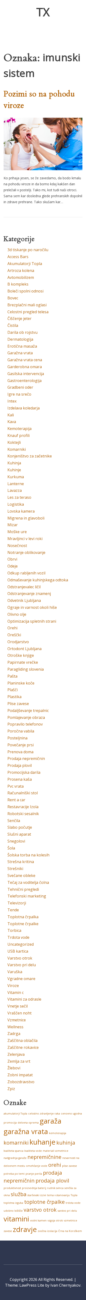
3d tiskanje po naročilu (27, 249)
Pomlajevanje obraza (26, 717)
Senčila (13, 820)
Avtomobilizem (20, 277)
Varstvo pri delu (21, 964)
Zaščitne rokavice (23, 1047)
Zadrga (13, 1033)
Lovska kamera (21, 511)
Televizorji (16, 903)
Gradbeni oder (20, 387)
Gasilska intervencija (25, 373)
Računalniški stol (22, 793)
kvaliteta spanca (13, 1150)
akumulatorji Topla (15, 1113)
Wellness (15, 1026)
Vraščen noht (19, 1013)
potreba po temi (14, 1173)
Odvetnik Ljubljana (24, 600)
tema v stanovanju (58, 1195)
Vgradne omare (21, 978)
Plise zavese (18, 703)
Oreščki (14, 634)
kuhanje (42, 1142)
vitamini (16, 1219)
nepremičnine (44, 1156)
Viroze (13, 985)
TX (43, 12)
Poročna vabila (20, 731)
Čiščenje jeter (19, 318)
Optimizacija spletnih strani (31, 621)
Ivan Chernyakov (65, 1285)
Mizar (12, 524)
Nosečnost (17, 545)
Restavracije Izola (22, 806)
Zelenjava (16, 1054)
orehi (54, 1164)
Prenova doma (20, 751)
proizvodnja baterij (34, 1188)
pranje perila (34, 1173)
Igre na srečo (19, 394)
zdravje (25, 1229)
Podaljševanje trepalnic (28, 710)
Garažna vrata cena (24, 359)
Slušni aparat (19, 834)
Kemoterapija (19, 428)
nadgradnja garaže (15, 1158)
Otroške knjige (20, 655)
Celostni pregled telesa (27, 311)
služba (19, 1194)
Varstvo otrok (19, 958)
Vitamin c (15, 992)
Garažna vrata (20, 353)
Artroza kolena (20, 270)
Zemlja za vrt (18, 1061)
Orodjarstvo (18, 641)
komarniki (16, 1142)
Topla (74, 1195)
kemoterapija (57, 1133)
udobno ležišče (13, 1210)
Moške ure (17, 531)
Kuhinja (14, 463)
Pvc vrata (15, 786)
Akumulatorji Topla (24, 263)
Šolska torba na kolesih (28, 855)
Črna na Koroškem (70, 1231)
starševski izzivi (36, 1195)
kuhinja (65, 1142)
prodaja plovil (52, 1180)
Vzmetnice (16, 1020)
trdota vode (73, 1202)
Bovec (12, 298)
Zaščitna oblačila (22, 1040)
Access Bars (17, 256)
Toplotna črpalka (22, 916)
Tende (13, 910)
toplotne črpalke (44, 1201)
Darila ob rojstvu (22, 332)
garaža (50, 1121)
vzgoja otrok (55, 1220)
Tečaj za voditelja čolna (28, 882)
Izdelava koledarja (23, 408)
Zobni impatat (20, 1074)
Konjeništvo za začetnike (29, 456)
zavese (8, 1231)
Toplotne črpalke (22, 923)
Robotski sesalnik (23, 813)
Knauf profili (18, 435)
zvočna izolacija (47, 1231)
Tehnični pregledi (23, 889)
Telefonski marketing (26, 896)
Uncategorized (20, 944)
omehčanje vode (36, 1165)
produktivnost (12, 1188)
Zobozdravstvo (20, 1081)
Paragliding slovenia (25, 669)
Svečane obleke (21, 875)
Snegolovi (16, 841)
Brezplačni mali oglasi (27, 305)
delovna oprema (28, 1122)
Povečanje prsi (20, 745)
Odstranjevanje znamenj (29, 593)
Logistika (15, 504)
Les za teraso (19, 497)
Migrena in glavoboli (25, 518)
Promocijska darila (23, 772)
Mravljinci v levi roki (25, 538)
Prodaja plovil (19, 765)
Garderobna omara (24, 366)
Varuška (14, 971)
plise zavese (69, 1165)
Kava (11, 421)
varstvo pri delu (67, 1210)
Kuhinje (14, 469)
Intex (11, 401)
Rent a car (16, 799)
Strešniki (15, 868)
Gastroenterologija (24, 380)
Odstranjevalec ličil (24, 586)
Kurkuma (15, 476)
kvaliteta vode (33, 1150)
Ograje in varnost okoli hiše (32, 607)
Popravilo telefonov (25, 724)
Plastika (14, 696)
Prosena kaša (19, 779)
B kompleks (17, 284)
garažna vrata (26, 1131)
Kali (10, 415)
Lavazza (14, 490)
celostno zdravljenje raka (44, 1113)
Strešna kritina (20, 861)
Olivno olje (16, 614)
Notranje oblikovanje (26, 552)
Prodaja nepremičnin (26, 758)
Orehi (12, 628)
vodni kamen (38, 1220)
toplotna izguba (13, 1202)
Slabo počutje (19, 827)
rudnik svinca (55, 1188)
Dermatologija (20, 339)
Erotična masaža (22, 346)
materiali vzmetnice (55, 1150)
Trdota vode (18, 937)
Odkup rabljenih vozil (26, 573)
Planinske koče (20, 683)
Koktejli (14, 442)
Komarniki (16, 449)
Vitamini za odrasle (24, 999)
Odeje (12, 566)
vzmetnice (70, 1220)
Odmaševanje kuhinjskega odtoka (37, 580)
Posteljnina (17, 738)
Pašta (12, 676)
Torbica (14, 930)
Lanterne (15, 483)
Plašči (12, 689)
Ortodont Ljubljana (24, 648)
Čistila (12, 325)
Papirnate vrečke (22, 662)
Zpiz (11, 1088)
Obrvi (12, 559)
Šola (11, 848)
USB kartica (17, 951)
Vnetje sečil (17, 1006)
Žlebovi (13, 1068)
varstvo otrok (40, 1209)
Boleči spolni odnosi (25, 291)
